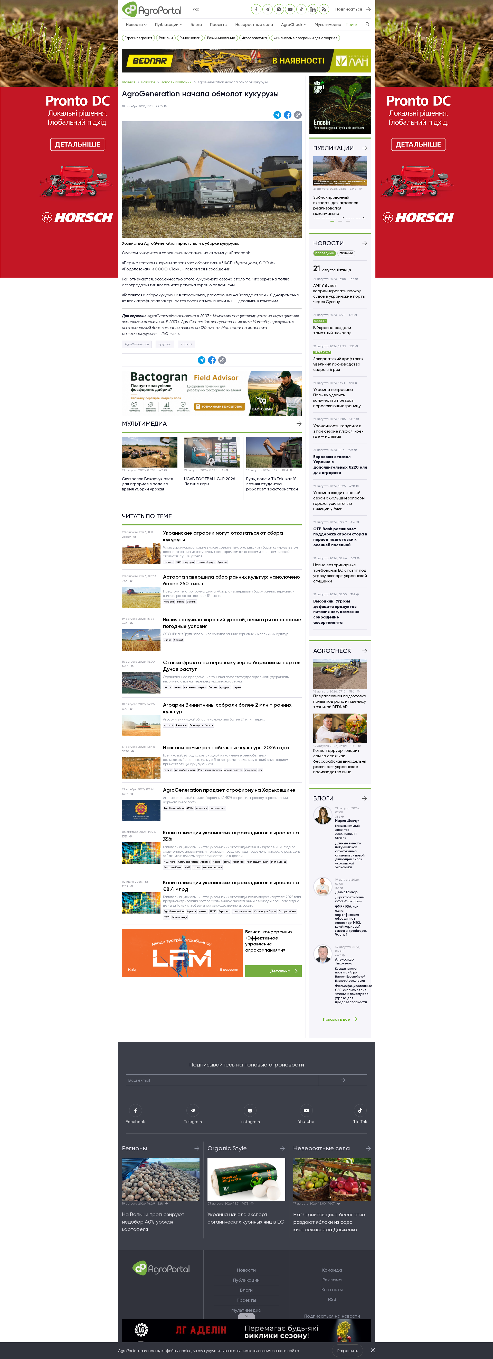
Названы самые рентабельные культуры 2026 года (226, 747)
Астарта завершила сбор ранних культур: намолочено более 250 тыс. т (231, 580)
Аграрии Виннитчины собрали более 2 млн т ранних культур (227, 708)
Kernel (217, 861)
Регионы (166, 38)
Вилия (167, 640)
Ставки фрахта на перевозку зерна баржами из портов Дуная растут (231, 665)
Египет (212, 687)
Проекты (218, 24)
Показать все (336, 1019)
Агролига (238, 861)
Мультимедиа (328, 24)
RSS (332, 1299)
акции (196, 867)
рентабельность (185, 770)
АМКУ (189, 808)
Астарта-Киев (173, 867)
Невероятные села (254, 24)
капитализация (212, 867)
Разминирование (221, 38)
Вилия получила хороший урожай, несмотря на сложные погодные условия (232, 622)
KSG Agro (169, 861)
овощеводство (233, 770)
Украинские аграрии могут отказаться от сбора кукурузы (223, 536)
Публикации (246, 1280)
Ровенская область (210, 770)
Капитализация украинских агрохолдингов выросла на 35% (231, 835)
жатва (180, 601)
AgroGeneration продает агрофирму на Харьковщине (229, 790)
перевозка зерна (195, 687)
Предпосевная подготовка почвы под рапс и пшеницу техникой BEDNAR (339, 701)
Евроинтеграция (138, 38)
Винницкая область (201, 725)
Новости (148, 82)
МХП (187, 867)
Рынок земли (190, 38)
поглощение (217, 808)
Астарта (169, 601)
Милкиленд (278, 861)
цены (177, 687)
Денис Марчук (206, 562)
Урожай (186, 344)
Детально (280, 971)
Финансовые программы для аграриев (305, 38)
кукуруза (164, 344)
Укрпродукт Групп (257, 861)
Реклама (332, 1280)
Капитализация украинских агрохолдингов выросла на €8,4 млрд (231, 885)
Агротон (205, 861)
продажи (201, 808)
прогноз (168, 562)
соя (260, 770)
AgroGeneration (137, 344)
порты (168, 687)
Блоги (196, 24)
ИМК (227, 861)
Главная (129, 82)
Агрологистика (254, 38)
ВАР (178, 562)
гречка (168, 770)
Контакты (332, 1289)
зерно (237, 687)
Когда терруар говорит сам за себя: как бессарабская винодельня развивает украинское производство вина (339, 761)
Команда (332, 1270)
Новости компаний (176, 82)
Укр (195, 9)
